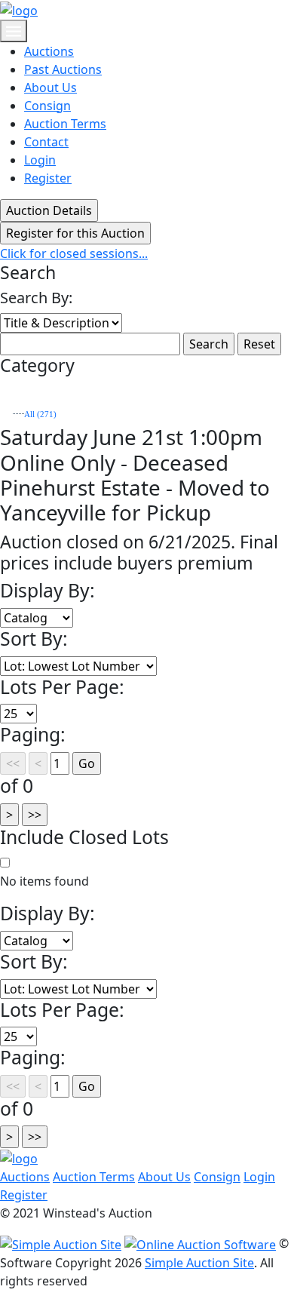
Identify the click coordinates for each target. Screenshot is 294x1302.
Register (48, 178)
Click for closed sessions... (74, 253)
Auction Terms (65, 123)
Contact (46, 142)
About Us (50, 87)
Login (40, 160)
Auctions (49, 51)
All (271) (40, 414)
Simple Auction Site (199, 1262)
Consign (47, 105)
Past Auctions (63, 69)
